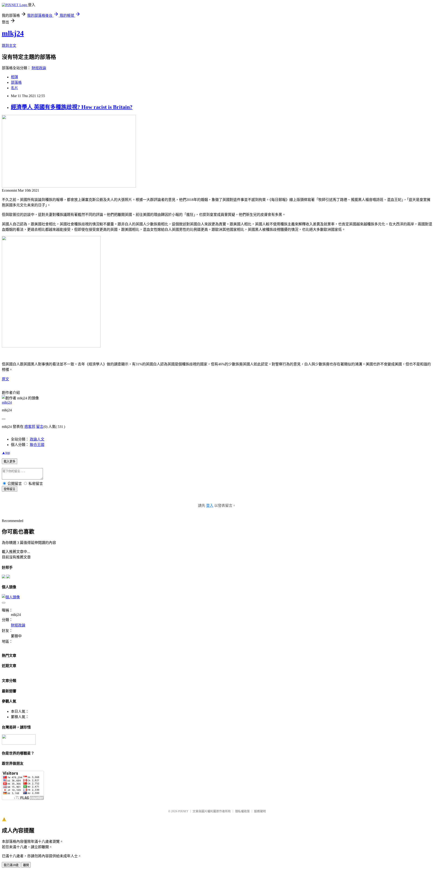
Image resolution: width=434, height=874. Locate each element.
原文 (5, 379)
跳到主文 (9, 46)
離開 (26, 865)
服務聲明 (260, 811)
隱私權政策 (242, 811)
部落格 (16, 82)
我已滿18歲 (11, 865)
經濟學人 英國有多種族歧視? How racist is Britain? (71, 107)
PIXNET (183, 811)
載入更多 (9, 461)
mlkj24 (13, 33)
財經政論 (39, 68)
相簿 (14, 77)
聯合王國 (37, 445)
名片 (14, 88)
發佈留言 (9, 489)
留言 (39, 427)
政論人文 (37, 439)
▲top (6, 453)
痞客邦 (29, 427)
